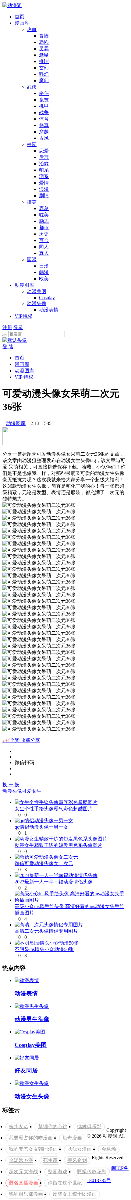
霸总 (44, 208)
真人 (44, 253)
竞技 (44, 99)
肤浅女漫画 (79, 1149)
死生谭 (50, 1160)
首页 (19, 16)
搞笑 (32, 202)
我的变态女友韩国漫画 (33, 1149)
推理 (44, 61)
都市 (44, 227)
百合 (44, 240)
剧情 (44, 195)
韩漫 (44, 272)
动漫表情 (48, 309)
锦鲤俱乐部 (89, 1126)
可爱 (27, 791)
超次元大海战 (23, 1171)
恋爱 (44, 150)
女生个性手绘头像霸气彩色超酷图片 (54, 808)
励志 (44, 221)
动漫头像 (36, 303)
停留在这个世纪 (65, 1182)
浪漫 (44, 189)
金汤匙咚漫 (21, 1160)
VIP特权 (23, 316)
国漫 (32, 259)
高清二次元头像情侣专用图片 (46, 931)
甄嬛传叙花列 (91, 1171)
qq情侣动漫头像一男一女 (41, 827)
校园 (32, 144)
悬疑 (44, 55)
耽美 (44, 214)
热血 (32, 29)
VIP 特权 (24, 377)
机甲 (44, 106)
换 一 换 (10, 784)
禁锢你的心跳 (52, 1126)
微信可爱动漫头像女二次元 (44, 863)
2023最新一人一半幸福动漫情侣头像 (54, 881)
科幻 (44, 74)
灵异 (44, 48)
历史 (44, 234)
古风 (44, 138)
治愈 (44, 163)
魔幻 (44, 80)
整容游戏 (57, 1171)
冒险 (44, 35)
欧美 (44, 278)
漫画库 (22, 23)
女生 (36, 791)
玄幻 (44, 67)
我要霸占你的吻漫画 (31, 1137)
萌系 (44, 170)
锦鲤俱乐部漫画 (26, 1194)
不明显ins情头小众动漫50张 (44, 949)
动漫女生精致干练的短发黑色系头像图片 (58, 845)
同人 (44, 246)
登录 (18, 327)
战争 (44, 112)
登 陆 (7, 346)
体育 (44, 118)
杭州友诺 (18, 1126)
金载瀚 (108, 1149)
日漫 (44, 265)
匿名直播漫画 (23, 1182)
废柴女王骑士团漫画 (75, 1194)
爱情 (44, 182)
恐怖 (44, 42)
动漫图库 (24, 285)
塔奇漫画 (72, 1137)
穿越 (44, 131)
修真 (44, 125)
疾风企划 (77, 1160)
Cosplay (47, 297)
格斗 (44, 93)
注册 (7, 327)
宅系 (44, 176)
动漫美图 (36, 291)
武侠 (32, 86)
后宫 (44, 157)
